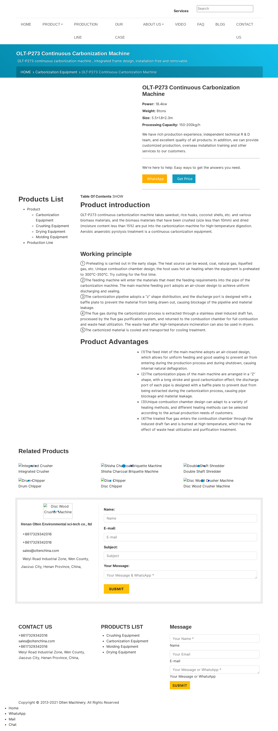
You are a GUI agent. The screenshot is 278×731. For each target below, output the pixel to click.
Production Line (40, 242)
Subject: (111, 547)
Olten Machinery (72, 702)
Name (174, 645)
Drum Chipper (29, 486)
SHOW (118, 196)
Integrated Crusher (33, 471)
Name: (109, 509)
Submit (116, 589)
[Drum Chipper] (31, 480)
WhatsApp (155, 179)
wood (202, 263)
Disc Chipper (111, 486)
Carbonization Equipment (56, 72)
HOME (26, 72)
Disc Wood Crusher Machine (207, 486)
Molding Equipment (52, 237)
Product (33, 209)
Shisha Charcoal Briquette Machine (129, 471)
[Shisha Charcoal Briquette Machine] (131, 465)
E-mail (175, 661)
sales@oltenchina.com (41, 550)
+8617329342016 (37, 534)
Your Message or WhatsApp (193, 676)
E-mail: (110, 528)
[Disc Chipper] (113, 480)
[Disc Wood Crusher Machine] (208, 480)
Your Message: (116, 566)
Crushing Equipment (52, 226)
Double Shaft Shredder (202, 471)
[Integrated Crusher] (35, 465)
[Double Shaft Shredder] (204, 465)
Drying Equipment (50, 231)
